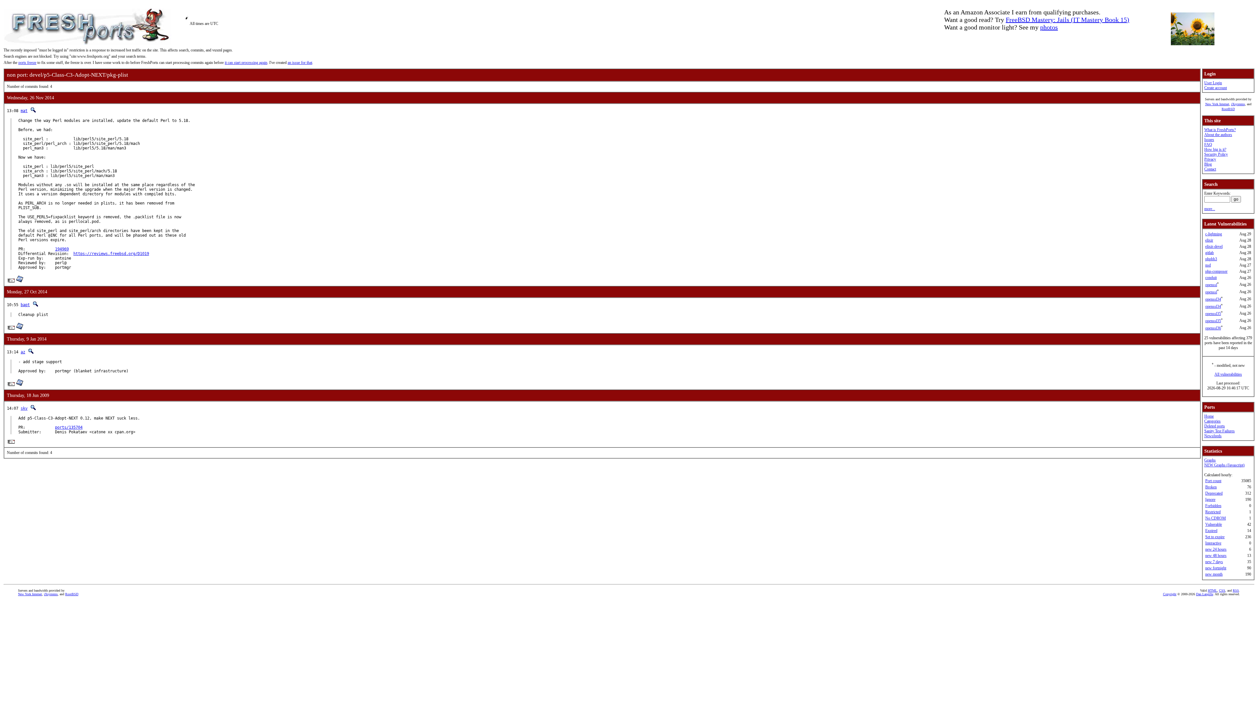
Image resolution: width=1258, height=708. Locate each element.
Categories (1212, 421)
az (23, 352)
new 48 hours (1216, 555)
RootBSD (1228, 109)
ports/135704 (69, 427)
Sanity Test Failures (1219, 431)
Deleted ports (1214, 426)
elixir (1209, 240)
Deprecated (1214, 493)
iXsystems (1238, 104)
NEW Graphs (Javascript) (1224, 465)
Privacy (1210, 159)
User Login (1213, 83)
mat (24, 110)
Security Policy (1216, 154)
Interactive (1213, 543)
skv (24, 408)
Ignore (1210, 499)
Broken (1211, 487)
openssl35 (1213, 313)
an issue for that (300, 62)
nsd (1208, 265)
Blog (1208, 164)
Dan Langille (1204, 594)
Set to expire (1215, 537)
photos (1049, 27)
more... (1209, 208)
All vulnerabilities (1228, 374)
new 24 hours (1216, 549)
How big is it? (1215, 149)
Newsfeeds (1213, 436)
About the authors (1218, 134)
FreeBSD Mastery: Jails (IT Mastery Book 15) (1067, 19)
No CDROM (1215, 518)
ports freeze (27, 62)
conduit (1211, 277)
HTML (1212, 590)
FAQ (1208, 144)
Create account (1215, 88)
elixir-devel (1214, 246)
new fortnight (1215, 568)
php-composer (1216, 271)
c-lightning (1213, 234)
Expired (1211, 530)
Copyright (1169, 594)
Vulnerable (1213, 524)
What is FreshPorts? (1220, 130)
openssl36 (1213, 328)
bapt (25, 305)
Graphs (1210, 460)
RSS (1236, 590)
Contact (1210, 169)
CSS (1222, 590)
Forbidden (1213, 505)
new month (1214, 574)
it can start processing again (246, 62)
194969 (62, 249)
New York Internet (1217, 104)
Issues (1209, 139)
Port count (1213, 481)
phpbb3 (1211, 259)
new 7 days (1214, 562)
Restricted (1213, 512)
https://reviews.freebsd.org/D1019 (111, 253)
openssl (1211, 285)
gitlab (1209, 252)
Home (1209, 416)
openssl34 (1213, 299)
